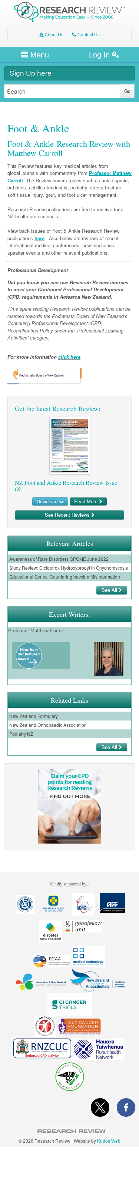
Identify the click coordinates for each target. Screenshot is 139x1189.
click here (69, 356)
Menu (38, 54)
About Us (51, 34)
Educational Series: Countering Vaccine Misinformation (64, 576)
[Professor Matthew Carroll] (29, 666)
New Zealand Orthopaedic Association (48, 725)
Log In (100, 54)
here (39, 238)
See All (110, 589)
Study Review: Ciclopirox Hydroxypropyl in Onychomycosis (68, 567)
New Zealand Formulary (33, 716)
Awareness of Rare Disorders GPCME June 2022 (59, 559)
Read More (86, 501)
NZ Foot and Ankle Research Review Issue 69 (66, 485)
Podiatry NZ (21, 734)
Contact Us (86, 34)
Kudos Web (108, 1140)
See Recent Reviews (68, 514)
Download (48, 501)
